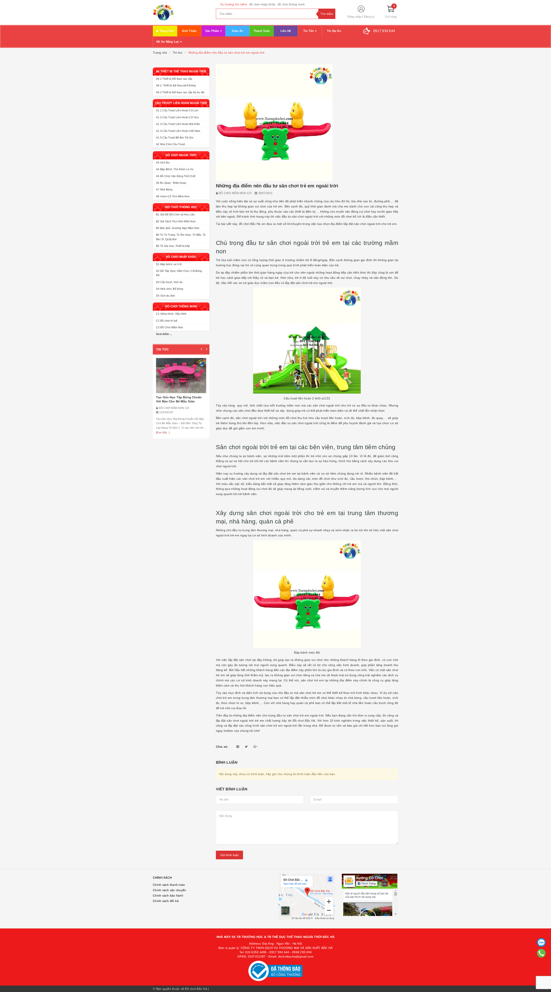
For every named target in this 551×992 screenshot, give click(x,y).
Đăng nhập (354, 16)
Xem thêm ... (164, 334)
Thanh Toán (262, 31)
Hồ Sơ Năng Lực (168, 41)
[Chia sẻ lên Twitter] (246, 746)
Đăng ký (369, 16)
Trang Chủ (166, 31)
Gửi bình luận (229, 855)
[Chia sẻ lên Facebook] (237, 746)
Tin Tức (309, 31)
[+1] (255, 746)
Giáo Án (237, 31)
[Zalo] (541, 942)
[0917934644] (541, 953)
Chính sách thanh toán (169, 884)
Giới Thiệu (189, 31)
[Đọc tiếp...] (163, 432)
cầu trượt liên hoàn (328, 418)
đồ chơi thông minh (291, 4)
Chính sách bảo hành (168, 895)
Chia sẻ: (222, 746)
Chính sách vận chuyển (169, 890)
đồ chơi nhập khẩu (262, 4)
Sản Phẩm (212, 31)
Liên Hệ (285, 31)
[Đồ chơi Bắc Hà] (181, 12)
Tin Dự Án (334, 31)
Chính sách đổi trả (166, 901)
